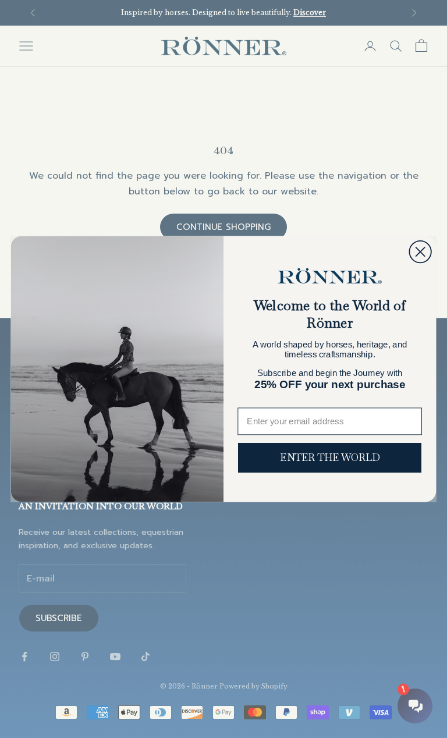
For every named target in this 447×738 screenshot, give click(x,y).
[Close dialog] (420, 251)
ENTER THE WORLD (329, 458)
